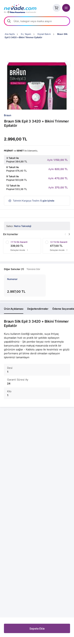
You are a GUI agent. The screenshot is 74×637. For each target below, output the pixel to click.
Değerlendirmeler (37, 308)
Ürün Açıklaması (13, 308)
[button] (69, 234)
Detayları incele (18, 250)
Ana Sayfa (10, 34)
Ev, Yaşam (26, 34)
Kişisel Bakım (44, 34)
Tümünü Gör (33, 269)
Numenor (12, 279)
